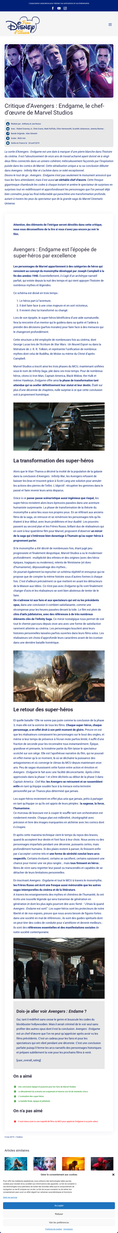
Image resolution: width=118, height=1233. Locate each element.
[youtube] (59, 8)
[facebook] (52, 8)
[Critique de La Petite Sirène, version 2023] (16, 1165)
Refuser (59, 1214)
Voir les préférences (59, 1222)
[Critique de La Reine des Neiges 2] (44, 1165)
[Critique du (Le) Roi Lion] (73, 1165)
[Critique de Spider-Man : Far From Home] (102, 1165)
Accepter (59, 1205)
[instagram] (65, 8)
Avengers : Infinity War (24, 170)
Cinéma (19, 1137)
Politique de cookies (53, 1229)
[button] (113, 1174)
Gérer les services (10, 1197)
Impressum (68, 1229)
